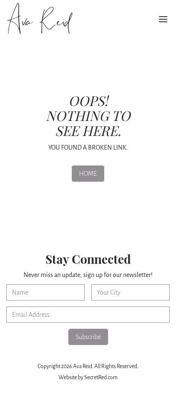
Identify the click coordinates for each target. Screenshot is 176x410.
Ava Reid (37, 21)
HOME (88, 173)
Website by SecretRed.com (88, 378)
